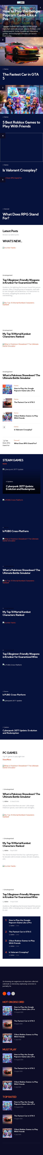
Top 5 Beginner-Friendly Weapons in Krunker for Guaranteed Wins (21, 281)
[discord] (9, 993)
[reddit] (4, 993)
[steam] (13, 993)
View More (7, 760)
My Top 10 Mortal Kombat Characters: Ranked (17, 335)
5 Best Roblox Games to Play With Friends (21, 124)
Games (6, 6)
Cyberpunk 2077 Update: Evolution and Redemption (20, 488)
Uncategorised (7, 275)
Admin (6, 801)
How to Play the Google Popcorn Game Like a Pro (21, 15)
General (6, 209)
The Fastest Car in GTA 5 (21, 76)
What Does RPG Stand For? (21, 216)
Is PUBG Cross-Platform (16, 531)
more (5, 464)
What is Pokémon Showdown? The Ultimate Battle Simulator (21, 377)
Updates (10, 481)
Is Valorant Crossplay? (20, 170)
